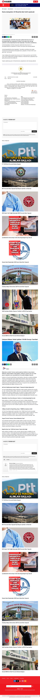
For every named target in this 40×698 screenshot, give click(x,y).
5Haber (7, 368)
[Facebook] (3, 37)
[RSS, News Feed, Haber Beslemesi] (25, 681)
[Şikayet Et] (35, 470)
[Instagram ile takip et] (22, 681)
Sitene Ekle (22, 678)
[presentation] (5, 5)
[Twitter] (5, 37)
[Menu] (34, 2)
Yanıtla (11, 470)
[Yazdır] (11, 37)
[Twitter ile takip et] (17, 681)
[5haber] (7, 1)
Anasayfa (3, 678)
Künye (8, 678)
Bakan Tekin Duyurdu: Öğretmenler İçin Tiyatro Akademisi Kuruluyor (22, 5)
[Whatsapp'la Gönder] (8, 37)
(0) (14, 470)
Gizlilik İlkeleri (16, 678)
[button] (32, 37)
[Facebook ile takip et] (14, 681)
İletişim (11, 678)
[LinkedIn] (7, 37)
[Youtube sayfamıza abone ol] (20, 681)
